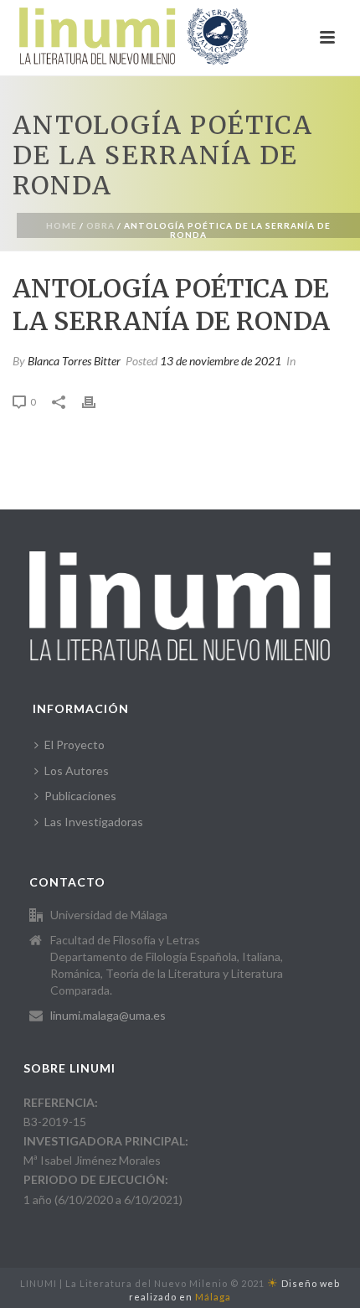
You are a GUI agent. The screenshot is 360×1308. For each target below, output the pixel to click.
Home (61, 225)
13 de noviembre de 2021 (220, 361)
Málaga (213, 1296)
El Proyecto (74, 744)
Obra (100, 225)
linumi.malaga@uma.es (108, 1015)
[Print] (97, 401)
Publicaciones (80, 795)
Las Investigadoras (93, 821)
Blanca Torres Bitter (74, 361)
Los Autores (76, 770)
